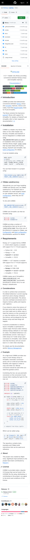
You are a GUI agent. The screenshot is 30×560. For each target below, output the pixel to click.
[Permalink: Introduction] (1, 97)
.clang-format (8, 57)
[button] (25, 157)
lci (5, 47)
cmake (7, 30)
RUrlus (5, 8)
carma (11, 8)
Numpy (19, 103)
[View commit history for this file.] (26, 22)
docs (6, 33)
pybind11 (5, 115)
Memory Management (15, 348)
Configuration (7, 232)
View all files (15, 61)
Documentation (15, 83)
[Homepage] (15, 2)
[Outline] (27, 66)
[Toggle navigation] (2, 2)
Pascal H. (6, 463)
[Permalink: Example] (1, 352)
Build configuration (20, 232)
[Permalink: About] (1, 453)
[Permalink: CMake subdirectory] (1, 182)
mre (6, 50)
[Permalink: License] (1, 467)
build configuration (9, 150)
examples (7, 37)
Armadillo (9, 106)
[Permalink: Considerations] (1, 288)
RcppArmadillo (18, 108)
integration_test (9, 43)
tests (6, 54)
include (7, 40)
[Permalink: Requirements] (1, 238)
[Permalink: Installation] (1, 125)
